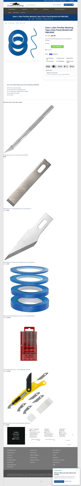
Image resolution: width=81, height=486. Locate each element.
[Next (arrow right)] (8, 484)
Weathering (45, 9)
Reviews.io (32, 462)
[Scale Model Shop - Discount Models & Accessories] (15, 5)
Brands (9, 12)
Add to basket (57, 46)
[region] (49, 435)
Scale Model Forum (11, 464)
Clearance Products (34, 459)
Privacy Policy (33, 452)
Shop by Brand (56, 462)
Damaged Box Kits (11, 450)
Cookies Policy (33, 457)
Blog (54, 464)
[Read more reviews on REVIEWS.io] (16, 439)
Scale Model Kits (11, 9)
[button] (26, 434)
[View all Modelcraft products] (50, 54)
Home (6, 23)
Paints (35, 9)
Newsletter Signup (11, 459)
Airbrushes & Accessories (58, 459)
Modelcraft (55, 53)
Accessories (24, 9)
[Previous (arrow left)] (4, 484)
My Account (9, 457)
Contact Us (9, 455)
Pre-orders (23, 12)
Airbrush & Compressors (60, 9)
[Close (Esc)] (16, 478)
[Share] (12, 478)
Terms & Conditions (34, 455)
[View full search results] (27, 3)
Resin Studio (10, 466)
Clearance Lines (11, 452)
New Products (16, 12)
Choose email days (59, 481)
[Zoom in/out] (4, 478)
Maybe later (68, 481)
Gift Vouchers (10, 462)
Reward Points (33, 450)
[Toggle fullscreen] (8, 478)
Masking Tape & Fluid (20, 23)
